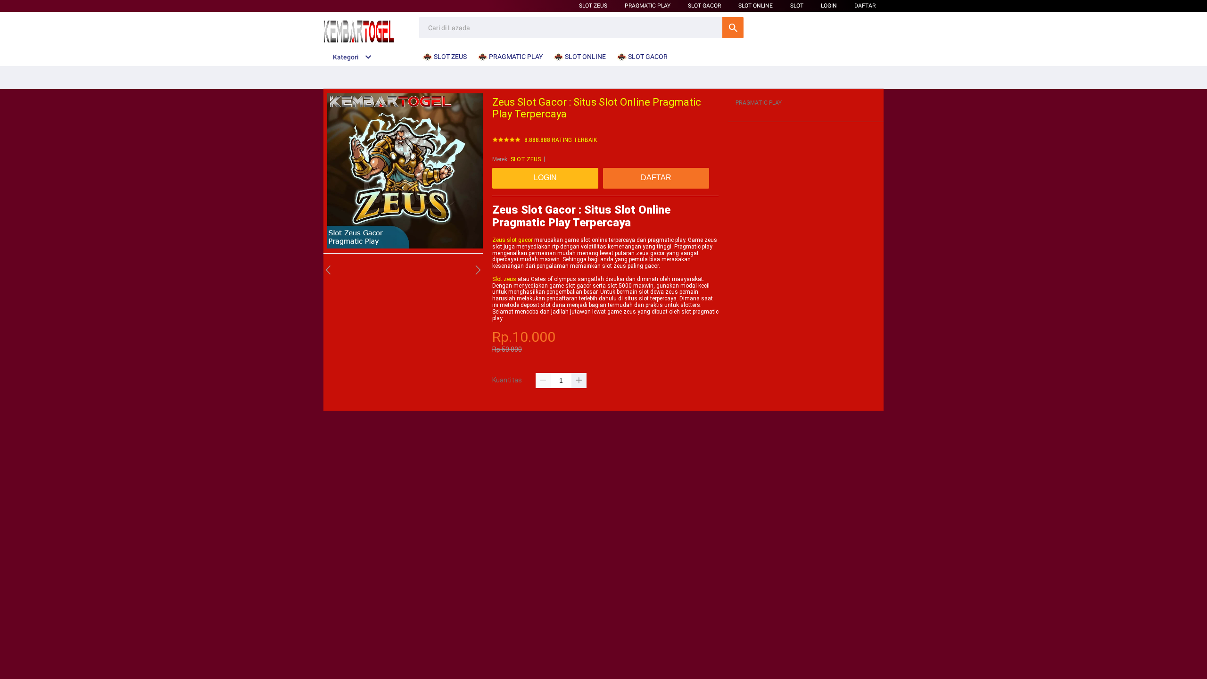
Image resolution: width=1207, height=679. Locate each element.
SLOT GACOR (704, 5)
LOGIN (829, 5)
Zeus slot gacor (512, 240)
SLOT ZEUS (593, 5)
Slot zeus (504, 279)
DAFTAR (865, 5)
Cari (733, 27)
